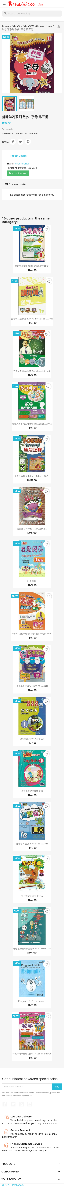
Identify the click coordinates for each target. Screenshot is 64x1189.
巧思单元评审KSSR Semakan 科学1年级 (32, 371)
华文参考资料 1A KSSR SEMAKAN (32, 686)
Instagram (29, 1104)
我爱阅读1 (32, 581)
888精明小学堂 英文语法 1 (32, 738)
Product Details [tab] (17, 155)
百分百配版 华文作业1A (32, 896)
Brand (10, 163)
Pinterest (28, 142)
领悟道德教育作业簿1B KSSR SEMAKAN (32, 948)
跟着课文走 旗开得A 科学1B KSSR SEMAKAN (32, 318)
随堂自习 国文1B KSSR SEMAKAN (32, 843)
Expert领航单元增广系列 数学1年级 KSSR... (32, 633)
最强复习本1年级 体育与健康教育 (32, 528)
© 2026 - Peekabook (13, 1185)
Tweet (20, 142)
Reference (13, 167)
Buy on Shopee (17, 173)
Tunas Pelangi (21, 163)
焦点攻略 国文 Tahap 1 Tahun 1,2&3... (32, 476)
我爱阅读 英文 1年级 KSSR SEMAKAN (32, 266)
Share (13, 142)
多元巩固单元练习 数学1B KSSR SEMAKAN (32, 423)
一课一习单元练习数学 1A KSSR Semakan (32, 1053)
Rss (21, 1104)
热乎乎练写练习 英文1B (32, 791)
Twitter (13, 1104)
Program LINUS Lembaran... (32, 1001)
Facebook (5, 1104)
